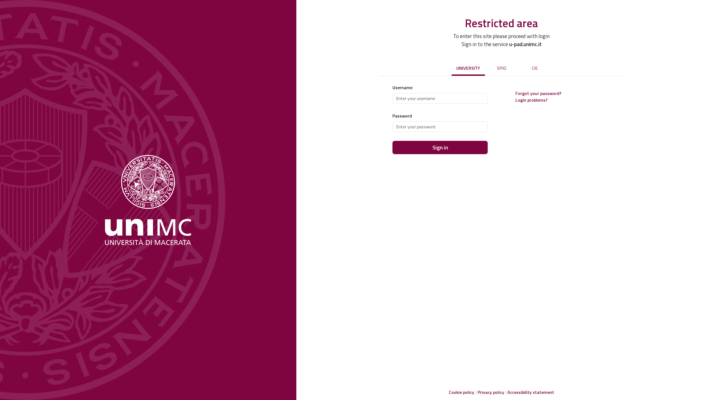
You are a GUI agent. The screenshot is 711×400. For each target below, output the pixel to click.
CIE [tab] (535, 68)
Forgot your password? (538, 93)
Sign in (440, 147)
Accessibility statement (530, 392)
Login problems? (531, 100)
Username (402, 87)
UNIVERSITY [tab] (468, 68)
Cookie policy (461, 392)
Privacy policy (491, 392)
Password (402, 115)
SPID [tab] (501, 68)
